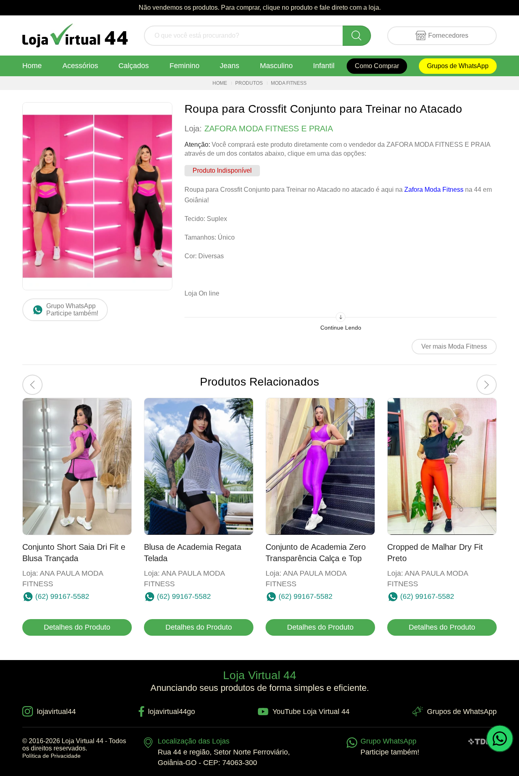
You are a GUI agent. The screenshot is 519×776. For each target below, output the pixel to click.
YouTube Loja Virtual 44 (311, 711)
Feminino (184, 66)
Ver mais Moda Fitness (454, 346)
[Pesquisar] (357, 36)
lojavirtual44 (56, 711)
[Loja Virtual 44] (75, 35)
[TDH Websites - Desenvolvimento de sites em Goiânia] (479, 741)
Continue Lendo (340, 327)
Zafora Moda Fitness (433, 189)
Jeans (229, 66)
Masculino (276, 66)
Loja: (258, 128)
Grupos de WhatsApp (458, 65)
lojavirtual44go (171, 711)
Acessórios (80, 66)
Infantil (324, 66)
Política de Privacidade (51, 755)
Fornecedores (448, 35)
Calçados (133, 66)
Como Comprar (377, 65)
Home (32, 66)
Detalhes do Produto (77, 627)
